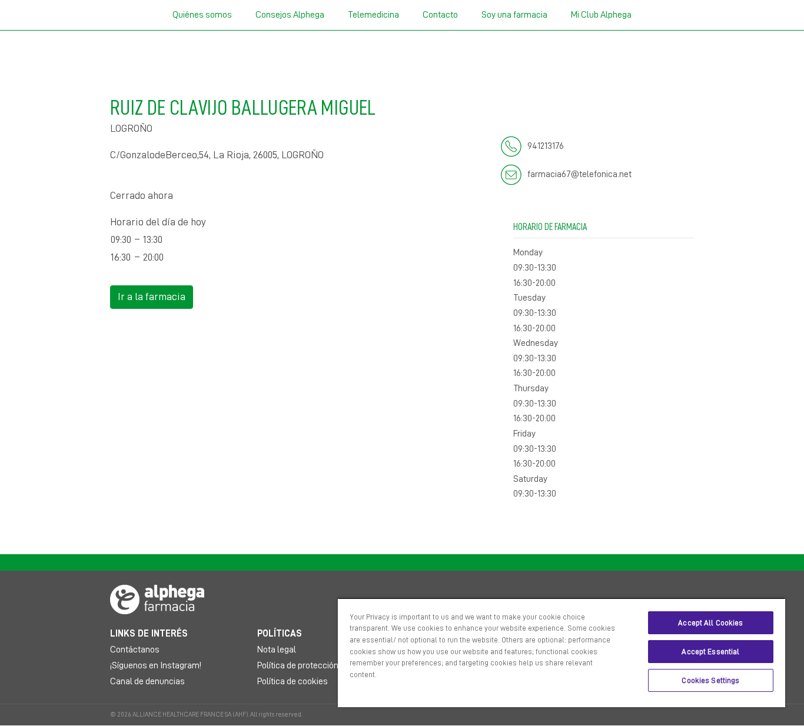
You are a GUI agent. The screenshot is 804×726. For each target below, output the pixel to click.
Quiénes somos (202, 14)
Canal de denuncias (147, 681)
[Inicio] (157, 598)
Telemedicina (373, 14)
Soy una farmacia (514, 14)
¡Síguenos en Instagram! (155, 665)
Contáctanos (135, 649)
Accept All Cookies (710, 623)
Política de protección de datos (315, 665)
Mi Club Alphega (601, 14)
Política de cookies (292, 681)
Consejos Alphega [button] (289, 14)
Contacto (440, 14)
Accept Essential (710, 651)
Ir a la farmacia (151, 296)
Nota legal (276, 649)
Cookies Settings (710, 680)
